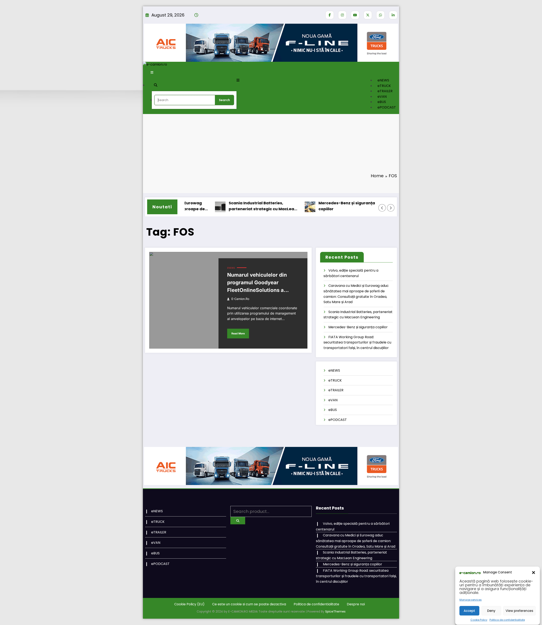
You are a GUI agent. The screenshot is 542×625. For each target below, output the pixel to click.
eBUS (381, 101)
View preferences (519, 611)
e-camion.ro (240, 299)
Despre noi (356, 604)
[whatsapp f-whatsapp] (380, 15)
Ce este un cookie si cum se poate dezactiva (249, 604)
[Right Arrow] (390, 208)
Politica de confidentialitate (507, 620)
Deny (491, 611)
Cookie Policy (478, 620)
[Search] (155, 84)
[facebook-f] (329, 15)
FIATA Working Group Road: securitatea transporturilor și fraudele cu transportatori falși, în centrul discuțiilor (357, 342)
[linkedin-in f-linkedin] (393, 15)
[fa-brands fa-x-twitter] (368, 15)
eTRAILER (385, 91)
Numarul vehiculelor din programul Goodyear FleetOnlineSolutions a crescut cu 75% (257, 283)
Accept (469, 611)
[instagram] (342, 15)
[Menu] (152, 72)
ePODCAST (386, 107)
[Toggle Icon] (237, 80)
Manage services (470, 600)
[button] (533, 572)
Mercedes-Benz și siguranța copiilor (331, 206)
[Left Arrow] (382, 208)
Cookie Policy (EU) (189, 604)
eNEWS (383, 80)
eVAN (382, 96)
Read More (238, 333)
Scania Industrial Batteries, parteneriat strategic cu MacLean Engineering (247, 206)
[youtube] (355, 15)
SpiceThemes (335, 611)
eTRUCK (384, 85)
